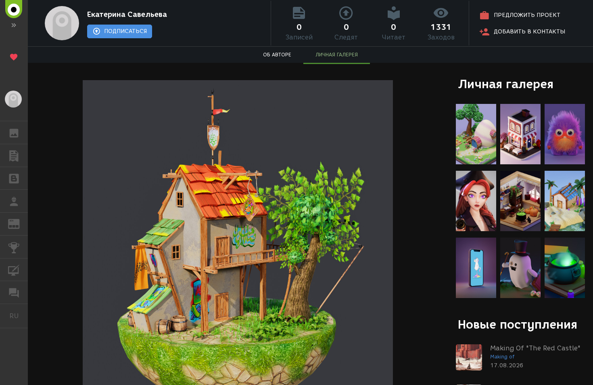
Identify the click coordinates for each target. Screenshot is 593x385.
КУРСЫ (14, 270)
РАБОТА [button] (14, 201)
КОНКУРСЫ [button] (14, 247)
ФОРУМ (14, 292)
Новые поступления (517, 324)
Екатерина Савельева (127, 14)
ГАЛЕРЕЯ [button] (14, 132)
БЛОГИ (14, 178)
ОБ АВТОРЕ (277, 55)
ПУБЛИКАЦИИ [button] (14, 155)
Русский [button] (18, 316)
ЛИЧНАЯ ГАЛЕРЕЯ (336, 55)
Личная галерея (505, 84)
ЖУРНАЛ (19, 223)
